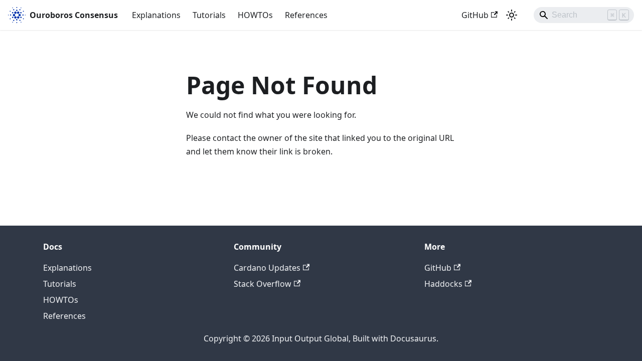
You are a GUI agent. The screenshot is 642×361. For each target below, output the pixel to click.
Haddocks (443, 283)
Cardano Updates (267, 267)
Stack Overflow (262, 283)
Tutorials (209, 15)
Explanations (156, 15)
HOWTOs (255, 15)
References (306, 15)
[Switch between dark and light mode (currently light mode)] (512, 15)
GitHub (475, 15)
